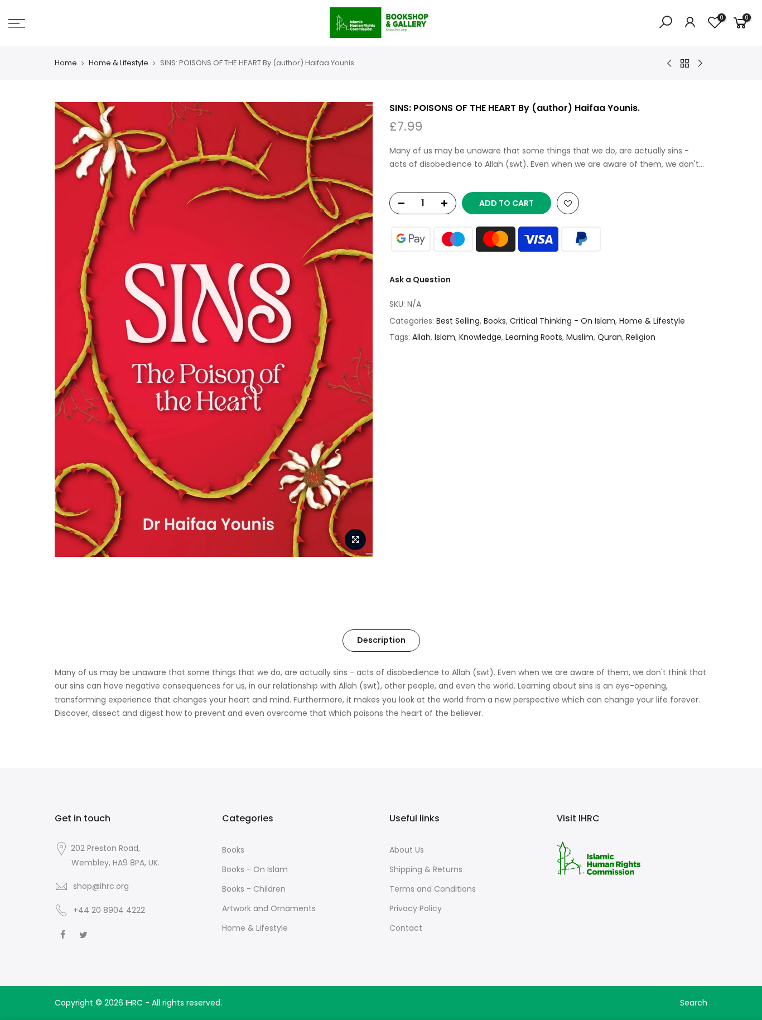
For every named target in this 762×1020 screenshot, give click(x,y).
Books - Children (254, 888)
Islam (445, 337)
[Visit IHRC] (598, 857)
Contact (405, 928)
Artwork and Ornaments (269, 908)
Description (381, 640)
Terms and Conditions (432, 888)
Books (495, 320)
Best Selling (458, 320)
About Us (406, 849)
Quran (609, 337)
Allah (421, 337)
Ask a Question (420, 279)
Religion (640, 337)
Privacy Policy (415, 908)
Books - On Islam (255, 869)
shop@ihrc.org (101, 886)
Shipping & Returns (425, 869)
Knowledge (480, 337)
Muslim (580, 337)
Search (693, 1002)
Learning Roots (533, 337)
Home (66, 63)
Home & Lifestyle (118, 63)
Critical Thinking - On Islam (562, 320)
